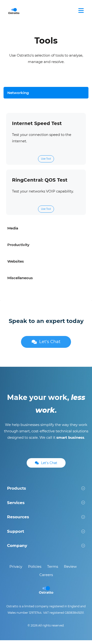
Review (70, 566)
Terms (52, 566)
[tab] (46, 92)
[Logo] (14, 10)
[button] (46, 488)
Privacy (15, 566)
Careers (46, 574)
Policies (34, 566)
